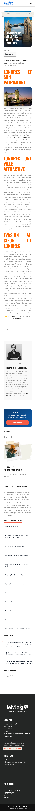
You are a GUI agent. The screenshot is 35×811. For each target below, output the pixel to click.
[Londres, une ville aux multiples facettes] (14, 352)
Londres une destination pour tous (16, 620)
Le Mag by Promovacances (13, 492)
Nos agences (8, 726)
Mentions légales (9, 764)
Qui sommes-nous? (10, 724)
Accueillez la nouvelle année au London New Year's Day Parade (17, 536)
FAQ (5, 795)
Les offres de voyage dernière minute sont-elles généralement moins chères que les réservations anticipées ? (19, 644)
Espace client (8, 788)
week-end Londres (21, 137)
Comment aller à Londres (13, 593)
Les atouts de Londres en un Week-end (17, 629)
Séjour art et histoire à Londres (14, 546)
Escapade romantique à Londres (15, 584)
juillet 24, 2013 (8, 50)
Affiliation (7, 731)
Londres (17, 13)
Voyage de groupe (10, 793)
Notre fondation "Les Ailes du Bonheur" (17, 734)
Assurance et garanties (12, 790)
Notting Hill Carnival (11, 611)
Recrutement (8, 729)
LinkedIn (21, 395)
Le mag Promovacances (12, 61)
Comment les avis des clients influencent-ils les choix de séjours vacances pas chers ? (19, 663)
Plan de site (8, 736)
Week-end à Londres (11, 526)
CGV (5, 760)
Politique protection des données (15, 762)
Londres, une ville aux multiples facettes (17, 555)
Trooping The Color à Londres (14, 575)
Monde (24, 61)
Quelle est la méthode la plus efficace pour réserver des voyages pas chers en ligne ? (19, 654)
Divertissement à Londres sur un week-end (17, 565)
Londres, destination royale (13, 602)
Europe (7, 13)
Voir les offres (17, 422)
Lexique (6, 798)
